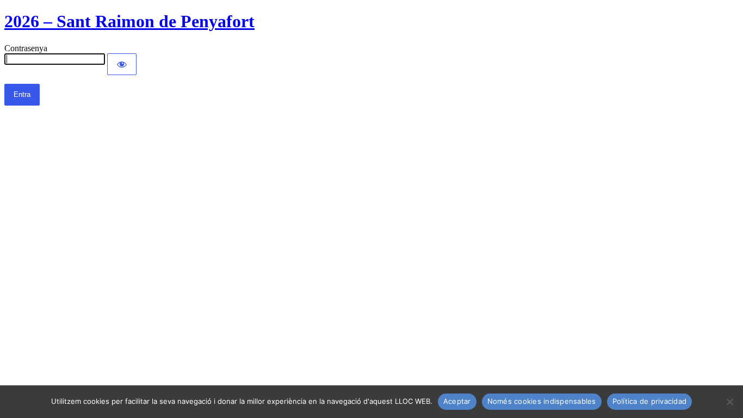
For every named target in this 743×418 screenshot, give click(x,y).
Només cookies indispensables (541, 401)
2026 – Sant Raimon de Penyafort (129, 21)
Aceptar (457, 401)
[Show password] (122, 64)
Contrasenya (25, 48)
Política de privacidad (649, 401)
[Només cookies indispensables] (729, 401)
